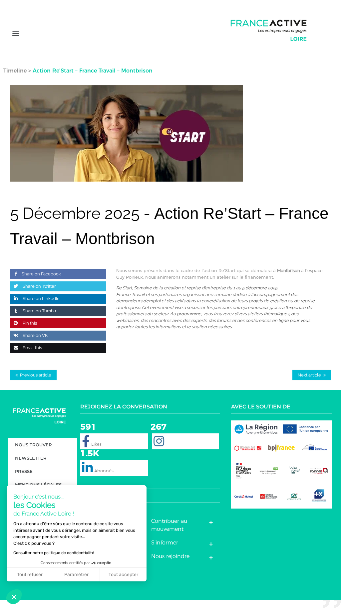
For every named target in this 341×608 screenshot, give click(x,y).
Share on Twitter (39, 286)
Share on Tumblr (39, 310)
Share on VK (35, 335)
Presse (24, 471)
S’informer (164, 542)
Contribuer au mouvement (169, 525)
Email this (32, 347)
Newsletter (31, 458)
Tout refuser (30, 574)
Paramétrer (76, 574)
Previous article (35, 375)
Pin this (29, 323)
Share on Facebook (41, 273)
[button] (15, 33)
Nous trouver (33, 444)
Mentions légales (38, 484)
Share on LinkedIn (41, 298)
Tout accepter (123, 574)
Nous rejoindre (170, 556)
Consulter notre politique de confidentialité (53, 552)
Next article (309, 375)
